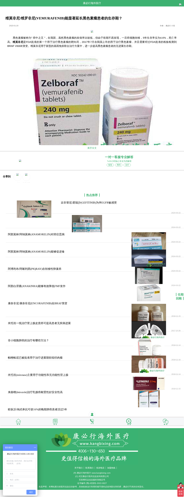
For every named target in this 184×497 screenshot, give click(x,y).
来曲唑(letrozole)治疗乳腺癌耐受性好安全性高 (35, 392)
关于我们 (78, 468)
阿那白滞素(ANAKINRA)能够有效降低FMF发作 (37, 286)
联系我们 (89, 468)
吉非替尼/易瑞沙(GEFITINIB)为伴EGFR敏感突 (89, 202)
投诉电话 (100, 468)
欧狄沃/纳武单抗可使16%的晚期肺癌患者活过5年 (37, 409)
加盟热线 (111, 468)
